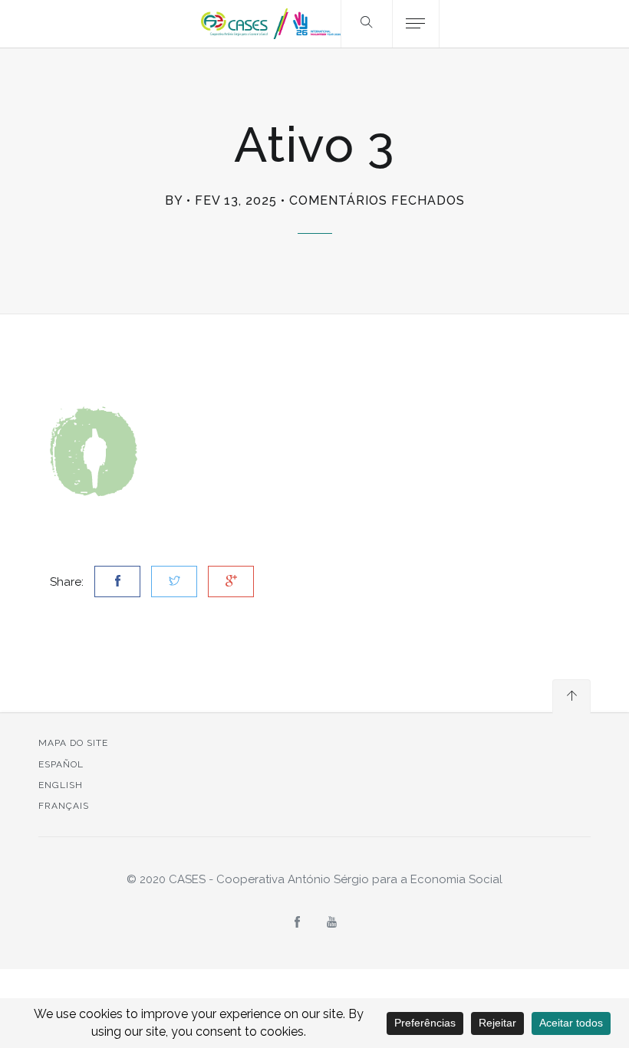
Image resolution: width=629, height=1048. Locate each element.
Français (63, 805)
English (60, 785)
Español (61, 764)
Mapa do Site (73, 743)
